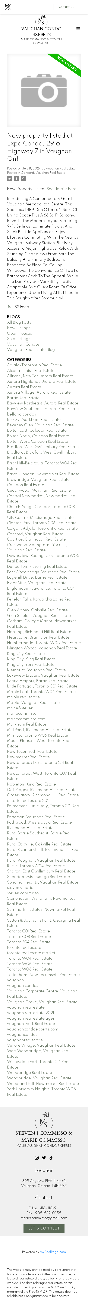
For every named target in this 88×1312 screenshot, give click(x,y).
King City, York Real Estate (30, 665)
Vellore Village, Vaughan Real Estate (41, 1045)
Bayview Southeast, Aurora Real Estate (43, 409)
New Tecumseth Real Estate (32, 752)
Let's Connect (44, 1228)
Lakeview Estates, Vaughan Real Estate (43, 675)
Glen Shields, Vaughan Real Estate (39, 616)
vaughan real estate (26, 1007)
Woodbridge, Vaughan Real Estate (39, 1078)
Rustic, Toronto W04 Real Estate (36, 866)
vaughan (15, 980)
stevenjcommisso (23, 893)
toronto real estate (24, 948)
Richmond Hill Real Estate (30, 828)
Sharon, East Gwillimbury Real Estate (41, 871)
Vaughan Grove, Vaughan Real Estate (42, 1002)
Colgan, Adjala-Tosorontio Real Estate (42, 529)
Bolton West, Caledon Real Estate (37, 442)
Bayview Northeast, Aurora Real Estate (42, 403)
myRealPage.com (53, 1252)
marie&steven (20, 708)
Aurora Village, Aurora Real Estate (39, 392)
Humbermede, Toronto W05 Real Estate (44, 643)
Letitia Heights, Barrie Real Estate (38, 681)
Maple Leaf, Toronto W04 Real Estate (41, 692)
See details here (61, 189)
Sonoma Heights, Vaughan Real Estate (42, 882)
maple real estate (23, 697)
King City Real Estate (26, 654)
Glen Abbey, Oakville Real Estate (37, 610)
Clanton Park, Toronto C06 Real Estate (42, 523)
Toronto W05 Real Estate (30, 964)
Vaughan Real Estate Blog (31, 350)
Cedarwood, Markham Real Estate (39, 490)
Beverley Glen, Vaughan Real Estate (40, 425)
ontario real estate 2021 (29, 801)
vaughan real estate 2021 (30, 1013)
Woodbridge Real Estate (29, 1073)
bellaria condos (21, 414)
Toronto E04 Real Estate (29, 942)
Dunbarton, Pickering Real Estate (37, 567)
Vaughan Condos (23, 344)
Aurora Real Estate (24, 387)
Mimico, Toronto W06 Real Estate (37, 735)
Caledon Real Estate (25, 485)
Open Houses (19, 334)
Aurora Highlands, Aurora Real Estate (41, 382)
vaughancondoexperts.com (32, 1029)
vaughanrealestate (25, 1040)
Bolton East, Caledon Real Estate (37, 431)
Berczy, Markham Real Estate (34, 420)
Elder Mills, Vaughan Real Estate (37, 583)
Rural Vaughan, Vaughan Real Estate (41, 860)
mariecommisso (22, 714)
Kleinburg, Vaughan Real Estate (36, 670)
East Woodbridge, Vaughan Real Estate (43, 572)
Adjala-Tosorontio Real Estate (34, 365)
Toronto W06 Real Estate (30, 969)
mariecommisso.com (26, 719)
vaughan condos (22, 986)
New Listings (18, 328)
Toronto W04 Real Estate (30, 959)
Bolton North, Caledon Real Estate (38, 436)
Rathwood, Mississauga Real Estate (39, 822)
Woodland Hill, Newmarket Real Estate (43, 1084)
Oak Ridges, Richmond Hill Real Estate (42, 790)
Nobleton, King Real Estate (31, 784)
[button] (37, 1158)
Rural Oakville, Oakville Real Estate (39, 844)
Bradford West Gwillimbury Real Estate (43, 447)
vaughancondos (22, 1035)
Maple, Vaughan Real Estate (33, 703)
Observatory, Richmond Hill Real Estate (43, 795)
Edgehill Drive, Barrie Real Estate (37, 577)
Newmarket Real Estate (28, 757)
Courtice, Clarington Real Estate (36, 539)
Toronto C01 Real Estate (28, 931)
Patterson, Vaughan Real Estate (36, 817)
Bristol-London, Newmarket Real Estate (43, 474)
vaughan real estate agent (32, 1018)
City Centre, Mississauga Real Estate (40, 518)
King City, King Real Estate (31, 659)
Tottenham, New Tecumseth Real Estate (43, 975)
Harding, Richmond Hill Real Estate (39, 632)
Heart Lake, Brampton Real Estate (38, 637)
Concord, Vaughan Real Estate (43, 172)
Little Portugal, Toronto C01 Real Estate (42, 686)
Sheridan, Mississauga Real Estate (38, 877)
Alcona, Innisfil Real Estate (30, 371)
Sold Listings (18, 339)
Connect (66, 7)
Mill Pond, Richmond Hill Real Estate (40, 730)
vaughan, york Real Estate (31, 1024)
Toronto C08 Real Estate (29, 937)
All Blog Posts (19, 322)
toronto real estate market (31, 953)
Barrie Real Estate (23, 398)
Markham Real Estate (26, 724)
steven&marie (20, 888)
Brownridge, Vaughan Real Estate (38, 480)
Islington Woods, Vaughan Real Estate (42, 648)
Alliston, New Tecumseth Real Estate (40, 376)
